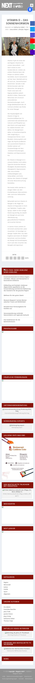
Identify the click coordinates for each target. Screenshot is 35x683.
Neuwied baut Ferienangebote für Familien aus (15, 307)
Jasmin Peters (8, 614)
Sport (5, 592)
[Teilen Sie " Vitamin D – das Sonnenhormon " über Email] (19, 258)
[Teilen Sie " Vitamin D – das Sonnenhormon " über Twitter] (11, 258)
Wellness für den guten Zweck (14, 295)
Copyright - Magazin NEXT (17, 671)
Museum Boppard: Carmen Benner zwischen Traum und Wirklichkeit (15, 301)
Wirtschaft (7, 585)
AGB (3, 676)
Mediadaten (29, 679)
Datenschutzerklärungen (15, 676)
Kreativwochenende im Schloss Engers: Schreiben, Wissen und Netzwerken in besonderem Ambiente (17, 278)
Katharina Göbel (19, 27)
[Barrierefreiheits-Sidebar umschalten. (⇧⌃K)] (30, 9)
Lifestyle (21, 29)
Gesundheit (14, 29)
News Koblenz (10, 272)
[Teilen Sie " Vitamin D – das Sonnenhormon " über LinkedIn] (15, 258)
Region (26, 29)
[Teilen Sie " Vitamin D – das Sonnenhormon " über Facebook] (7, 258)
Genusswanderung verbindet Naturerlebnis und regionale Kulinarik (16, 314)
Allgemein (7, 594)
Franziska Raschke (10, 609)
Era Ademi (7, 607)
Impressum (28, 676)
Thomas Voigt (8, 621)
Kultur (6, 587)
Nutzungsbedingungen (9, 679)
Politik (6, 589)
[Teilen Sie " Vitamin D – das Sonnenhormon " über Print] (23, 258)
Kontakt (21, 679)
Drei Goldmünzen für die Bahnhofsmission (12, 320)
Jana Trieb (7, 611)
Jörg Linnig (7, 616)
